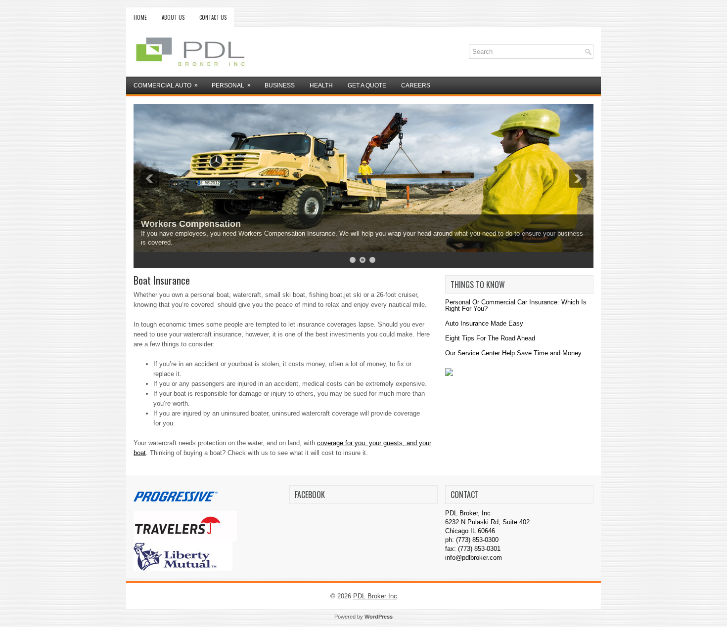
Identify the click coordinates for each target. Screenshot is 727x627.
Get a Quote (367, 85)
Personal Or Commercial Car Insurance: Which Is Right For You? (516, 305)
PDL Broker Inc (375, 596)
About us (173, 17)
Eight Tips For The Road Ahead (490, 338)
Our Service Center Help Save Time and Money (513, 353)
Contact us (213, 17)
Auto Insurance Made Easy (484, 323)
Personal (231, 85)
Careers (415, 85)
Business (280, 85)
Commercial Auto (166, 85)
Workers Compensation (191, 224)
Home (140, 17)
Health (321, 85)
